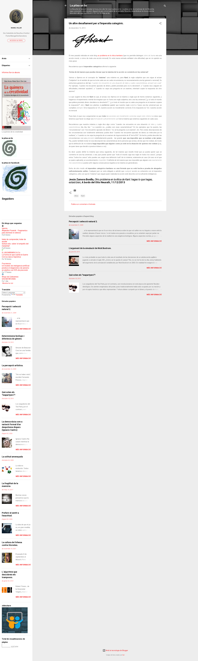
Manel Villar (16, 28)
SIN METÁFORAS (9, 279)
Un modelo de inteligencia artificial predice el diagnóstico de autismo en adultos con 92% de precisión (15, 268)
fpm (123, 655)
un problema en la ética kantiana (110, 55)
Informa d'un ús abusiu (11, 72)
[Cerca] (165, 6)
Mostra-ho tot (7, 283)
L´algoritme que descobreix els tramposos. (9, 575)
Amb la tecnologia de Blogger (116, 650)
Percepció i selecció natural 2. (83, 221)
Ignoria (4, 228)
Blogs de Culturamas (10, 277)
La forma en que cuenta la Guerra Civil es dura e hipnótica (15, 256)
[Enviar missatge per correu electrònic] (74, 191)
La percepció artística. (12, 365)
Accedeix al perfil (16, 40)
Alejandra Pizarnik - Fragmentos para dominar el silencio (14, 231)
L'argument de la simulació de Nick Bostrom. (90, 248)
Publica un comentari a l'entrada (83, 204)
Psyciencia (6, 263)
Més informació (154, 241)
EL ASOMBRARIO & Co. (11, 252)
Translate (19, 295)
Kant (83, 196)
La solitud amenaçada (12, 456)
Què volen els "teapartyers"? (82, 275)
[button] (160, 23)
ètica (76, 196)
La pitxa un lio (78, 5)
